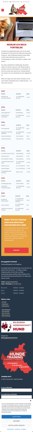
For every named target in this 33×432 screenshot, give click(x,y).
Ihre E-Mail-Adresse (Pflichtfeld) (9, 394)
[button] (30, 400)
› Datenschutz (5, 306)
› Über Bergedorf (5, 310)
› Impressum (4, 304)
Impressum (23, 429)
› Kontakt (3, 302)
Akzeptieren (16, 416)
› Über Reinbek (5, 312)
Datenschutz (17, 429)
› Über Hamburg (5, 316)
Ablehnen (16, 421)
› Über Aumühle (5, 314)
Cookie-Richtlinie (10, 429)
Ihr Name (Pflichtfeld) (6, 387)
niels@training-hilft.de (11, 282)
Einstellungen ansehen (16, 425)
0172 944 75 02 (16, 284)
